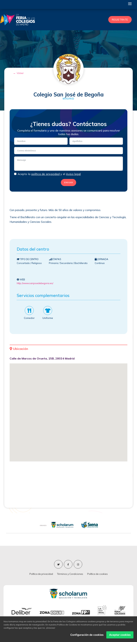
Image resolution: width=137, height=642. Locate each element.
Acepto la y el (49, 174)
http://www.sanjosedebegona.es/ (35, 283)
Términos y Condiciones (70, 573)
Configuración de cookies (86, 634)
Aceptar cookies (120, 634)
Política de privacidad (41, 573)
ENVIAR (68, 182)
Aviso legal (73, 174)
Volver (20, 73)
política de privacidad (45, 174)
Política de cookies (97, 573)
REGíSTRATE (120, 19)
